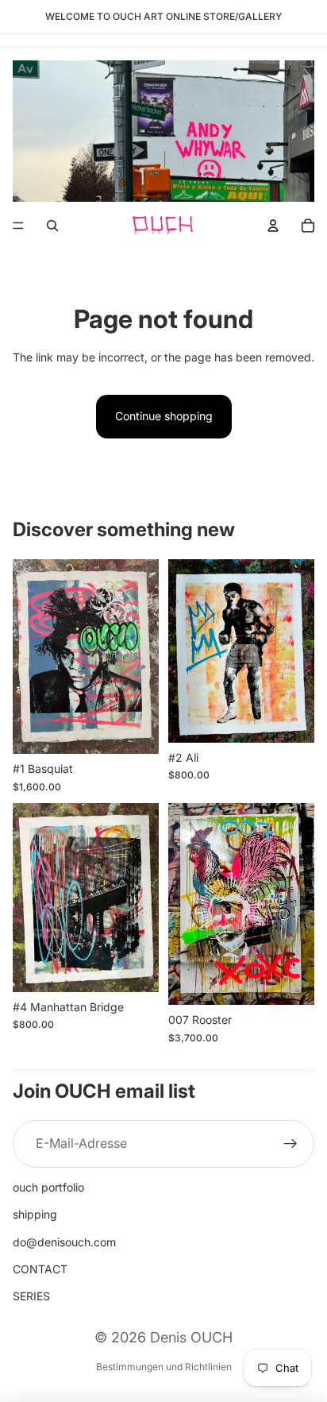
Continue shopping (164, 416)
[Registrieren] (290, 1144)
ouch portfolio (48, 1187)
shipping (35, 1214)
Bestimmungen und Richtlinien (164, 1367)
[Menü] (18, 225)
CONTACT (40, 1269)
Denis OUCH (191, 1337)
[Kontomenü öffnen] (273, 225)
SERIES (31, 1296)
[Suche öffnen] (52, 225)
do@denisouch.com (64, 1242)
